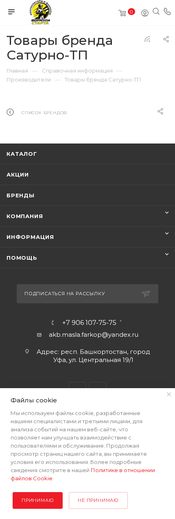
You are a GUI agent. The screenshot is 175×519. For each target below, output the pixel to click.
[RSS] (147, 39)
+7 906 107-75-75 (89, 323)
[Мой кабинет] (145, 14)
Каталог (22, 153)
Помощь (22, 257)
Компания (25, 216)
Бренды (21, 195)
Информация (30, 237)
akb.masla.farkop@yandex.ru (93, 334)
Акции (18, 174)
